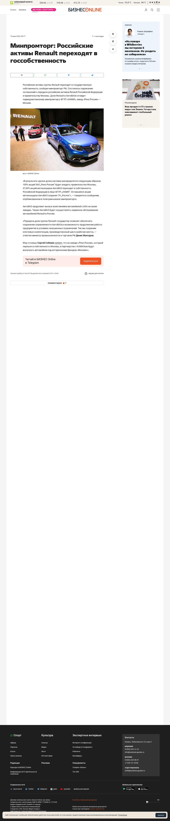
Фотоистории (46, 756)
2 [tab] (140, 68)
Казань (13, 10)
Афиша (13, 743)
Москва (137, 3)
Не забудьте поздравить (82, 747)
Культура (47, 735)
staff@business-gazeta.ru (135, 771)
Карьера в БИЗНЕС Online (20, 767)
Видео (43, 747)
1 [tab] (139, 68)
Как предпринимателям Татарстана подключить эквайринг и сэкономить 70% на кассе (146, 110)
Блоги (12, 751)
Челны (121, 3)
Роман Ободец (146, 31)
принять (161, 815)
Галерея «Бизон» (79, 767)
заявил (58, 242)
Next (157, 68)
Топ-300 (76, 772)
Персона (13, 747)
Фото (43, 751)
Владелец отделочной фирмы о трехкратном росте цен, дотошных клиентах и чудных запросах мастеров (143, 57)
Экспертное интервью (87, 735)
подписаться (90, 261)
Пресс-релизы (16, 756)
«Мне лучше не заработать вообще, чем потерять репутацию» (142, 46)
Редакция (15, 763)
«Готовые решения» (148, 34)
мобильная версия (81, 789)
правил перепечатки (97, 809)
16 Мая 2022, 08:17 (17, 36)
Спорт (17, 735)
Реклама (45, 763)
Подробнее (122, 815)
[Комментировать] (113, 34)
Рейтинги (76, 751)
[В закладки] (113, 42)
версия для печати (96, 273)
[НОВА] (43, 10)
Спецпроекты (79, 763)
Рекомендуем (136, 103)
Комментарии (57, 283)
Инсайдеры (77, 756)
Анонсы (44, 743)
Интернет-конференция (82, 743)
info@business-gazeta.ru (134, 752)
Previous (126, 68)
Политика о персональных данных (84, 800)
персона (128, 25)
